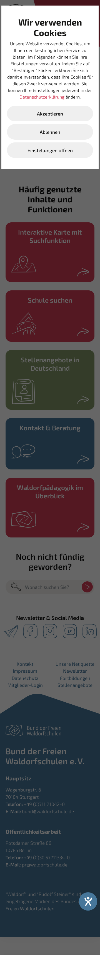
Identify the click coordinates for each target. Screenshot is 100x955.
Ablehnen (50, 132)
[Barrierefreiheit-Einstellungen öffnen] (88, 901)
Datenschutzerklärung (41, 96)
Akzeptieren (50, 113)
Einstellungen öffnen (50, 150)
